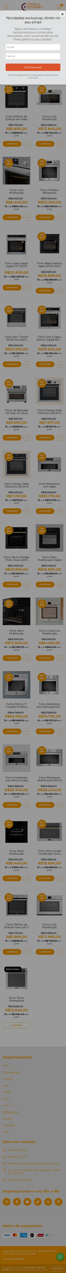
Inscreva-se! (33, 67)
